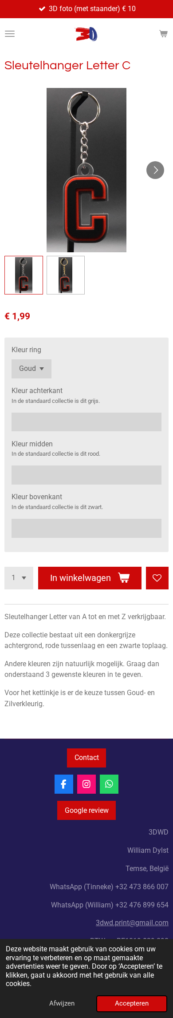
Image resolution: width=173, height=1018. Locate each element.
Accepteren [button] (132, 1003)
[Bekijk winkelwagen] (163, 33)
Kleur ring (26, 350)
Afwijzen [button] (62, 1003)
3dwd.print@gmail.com (132, 923)
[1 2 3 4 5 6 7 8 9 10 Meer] (18, 578)
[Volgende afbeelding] (155, 170)
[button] (23, 275)
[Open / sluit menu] (10, 33)
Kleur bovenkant (37, 497)
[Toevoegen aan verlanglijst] (157, 578)
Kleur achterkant (37, 390)
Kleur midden (32, 444)
